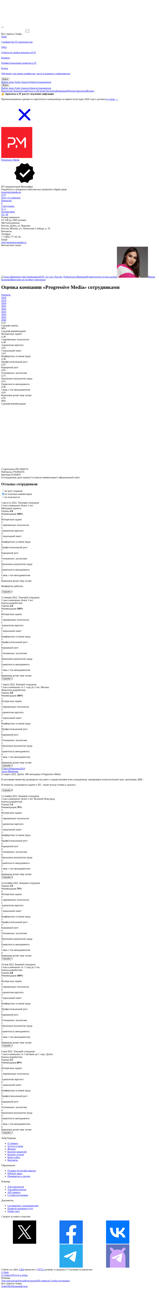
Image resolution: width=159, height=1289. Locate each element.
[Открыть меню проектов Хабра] (2, 27)
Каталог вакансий (17, 1151)
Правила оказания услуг (20, 1208)
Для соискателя (15, 1186)
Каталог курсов (15, 1154)
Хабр (4, 1286)
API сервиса (13, 1192)
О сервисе (12, 1143)
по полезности (12, 497)
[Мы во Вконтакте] (117, 1243)
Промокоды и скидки (18, 1176)
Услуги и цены (15, 1146)
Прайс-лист (13, 1211)
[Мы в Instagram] (24, 1266)
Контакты (12, 1160)
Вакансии (6, 91)
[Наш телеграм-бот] (117, 1266)
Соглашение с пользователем (22, 1205)
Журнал (90, 91)
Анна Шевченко (9, 771)
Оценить (6, 294)
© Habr (5, 1272)
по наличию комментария (18, 494)
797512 (41, 1269)
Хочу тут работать (10, 197)
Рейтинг (71, 91)
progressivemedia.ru (11, 192)
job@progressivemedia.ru (13, 242)
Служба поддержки (17, 1195)
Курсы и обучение (35, 91)
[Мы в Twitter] (24, 1243)
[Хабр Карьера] (13, 30)
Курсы (24, 1286)
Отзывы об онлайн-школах (21, 1170)
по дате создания (13, 491)
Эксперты (50, 91)
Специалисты (19, 91)
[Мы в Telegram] (71, 1266)
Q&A (9, 1286)
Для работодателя (16, 1189)
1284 (21, 1269)
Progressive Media (10, 160)
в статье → (112, 99)
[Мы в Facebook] (71, 1243)
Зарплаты (81, 91)
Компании (61, 91)
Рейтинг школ (14, 1173)
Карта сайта (13, 1157)
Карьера (16, 1286)
